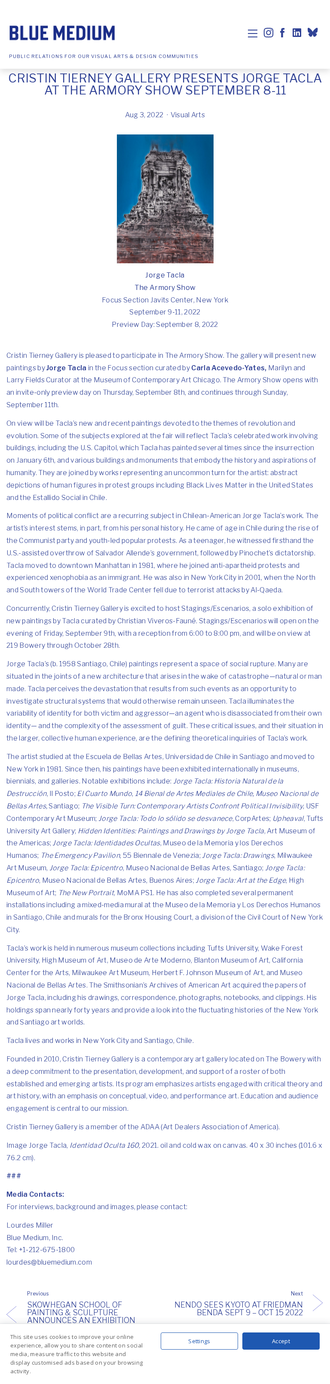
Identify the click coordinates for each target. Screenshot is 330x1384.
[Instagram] (268, 33)
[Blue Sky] (314, 33)
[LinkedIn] (296, 33)
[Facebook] (282, 33)
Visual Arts (188, 115)
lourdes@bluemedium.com (49, 1262)
